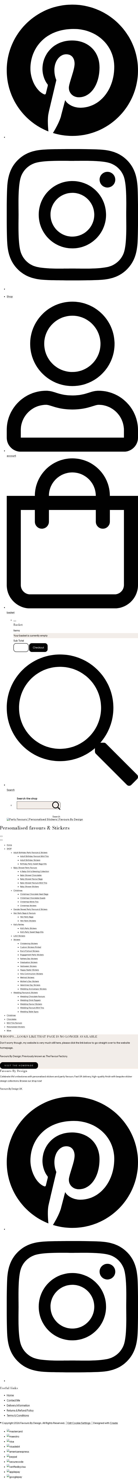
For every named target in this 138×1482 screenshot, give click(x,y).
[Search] (56, 805)
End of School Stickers (29, 951)
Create (114, 1423)
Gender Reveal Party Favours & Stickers (30, 909)
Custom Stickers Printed (30, 947)
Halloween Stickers (28, 966)
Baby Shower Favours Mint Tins (33, 883)
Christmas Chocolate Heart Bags (34, 894)
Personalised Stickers (16, 1027)
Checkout (38, 647)
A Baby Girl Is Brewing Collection (34, 871)
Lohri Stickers (19, 936)
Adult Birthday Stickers (30, 860)
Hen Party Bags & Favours (24, 913)
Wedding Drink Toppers (30, 1000)
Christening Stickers (29, 943)
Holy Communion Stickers (31, 974)
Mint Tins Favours (14, 1023)
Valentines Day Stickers (30, 985)
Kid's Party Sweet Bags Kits (31, 932)
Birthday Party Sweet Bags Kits (33, 864)
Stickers (16, 939)
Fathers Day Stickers (29, 958)
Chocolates (11, 1019)
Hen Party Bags (26, 917)
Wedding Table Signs (29, 1012)
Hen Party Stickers (28, 921)
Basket (21, 647)
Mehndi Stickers (27, 977)
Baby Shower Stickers (29, 886)
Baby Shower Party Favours (25, 868)
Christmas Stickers (28, 905)
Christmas (17, 890)
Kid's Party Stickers (28, 928)
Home (9, 845)
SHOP (9, 849)
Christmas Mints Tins (29, 902)
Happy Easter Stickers (29, 970)
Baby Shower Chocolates (31, 875)
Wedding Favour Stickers (31, 1004)
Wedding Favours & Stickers (25, 992)
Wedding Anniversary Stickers (33, 989)
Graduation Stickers (28, 962)
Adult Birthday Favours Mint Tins (34, 856)
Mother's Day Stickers (29, 981)
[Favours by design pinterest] (72, 137)
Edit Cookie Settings (79, 1423)
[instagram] (72, 289)
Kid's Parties (18, 924)
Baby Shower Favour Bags (31, 879)
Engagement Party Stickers (32, 955)
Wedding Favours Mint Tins (32, 1008)
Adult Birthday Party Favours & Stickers (30, 852)
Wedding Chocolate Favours (32, 996)
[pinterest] (72, 1229)
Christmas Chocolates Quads (32, 898)
